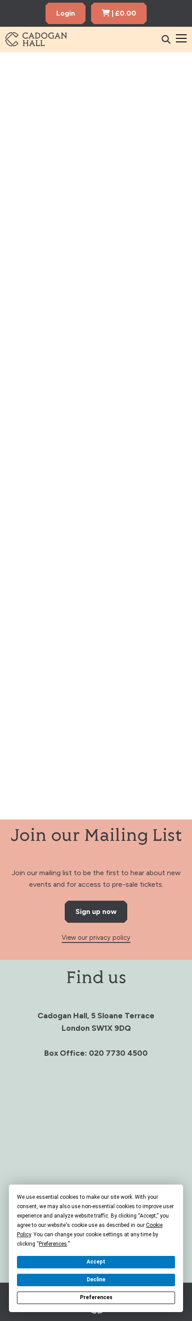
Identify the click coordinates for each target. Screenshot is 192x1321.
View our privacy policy (96, 938)
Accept (96, 1262)
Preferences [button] (53, 1244)
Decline (96, 1279)
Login (65, 13)
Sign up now (96, 911)
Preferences (96, 1297)
